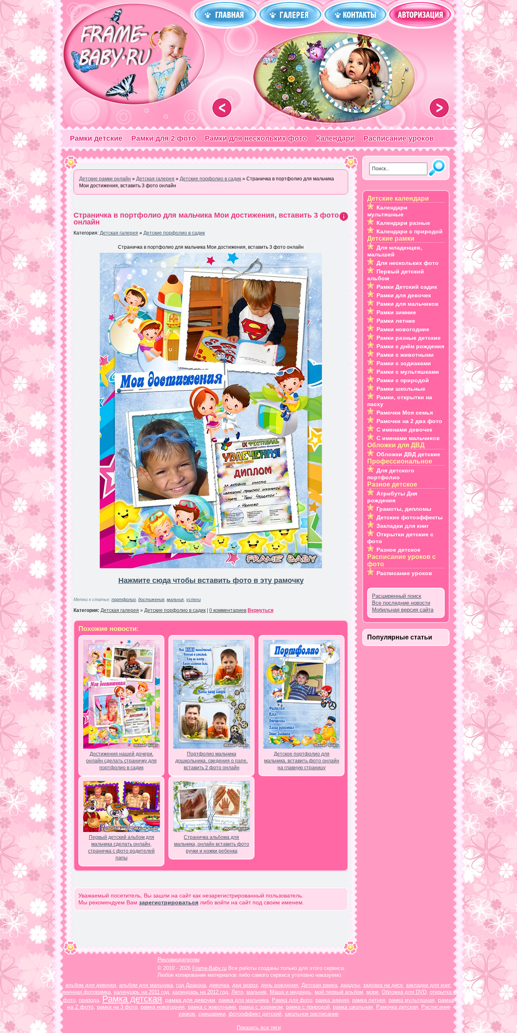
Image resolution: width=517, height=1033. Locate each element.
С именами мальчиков (408, 438)
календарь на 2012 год (200, 992)
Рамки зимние (396, 312)
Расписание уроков (399, 138)
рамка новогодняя (163, 1007)
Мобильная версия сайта (402, 610)
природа (89, 1000)
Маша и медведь (290, 992)
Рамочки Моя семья (404, 412)
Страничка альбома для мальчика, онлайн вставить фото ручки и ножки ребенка (211, 844)
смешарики (211, 1014)
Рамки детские (96, 138)
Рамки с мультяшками (407, 371)
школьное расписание (311, 1014)
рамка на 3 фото (117, 1007)
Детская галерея (119, 233)
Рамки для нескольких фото (256, 138)
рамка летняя (368, 1000)
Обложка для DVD (404, 992)
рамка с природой (308, 1007)
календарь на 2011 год (141, 992)
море (372, 992)
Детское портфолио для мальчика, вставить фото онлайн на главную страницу (301, 761)
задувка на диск (383, 985)
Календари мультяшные (387, 211)
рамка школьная (353, 1007)
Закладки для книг (402, 526)
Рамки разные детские (408, 337)
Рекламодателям (179, 960)
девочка (219, 985)
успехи (193, 599)
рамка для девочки (190, 1000)
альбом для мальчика (146, 985)
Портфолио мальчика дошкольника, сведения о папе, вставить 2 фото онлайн (211, 761)
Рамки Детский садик (406, 287)
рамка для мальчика (244, 1000)
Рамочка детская (397, 1007)
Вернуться (260, 610)
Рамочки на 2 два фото (409, 421)
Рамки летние (395, 321)
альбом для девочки (90, 985)
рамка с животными (212, 1007)
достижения (151, 599)
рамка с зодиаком (261, 1007)
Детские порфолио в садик (174, 233)
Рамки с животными (405, 354)
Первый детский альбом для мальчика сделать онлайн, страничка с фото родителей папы (121, 847)
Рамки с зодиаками (403, 363)
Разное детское (398, 549)
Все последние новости (401, 603)
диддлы (350, 985)
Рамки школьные (400, 388)
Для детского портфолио (390, 474)
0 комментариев (227, 610)
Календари (335, 138)
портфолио (123, 599)
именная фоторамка (86, 992)
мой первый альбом (339, 992)
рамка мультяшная (412, 1000)
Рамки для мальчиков (407, 304)
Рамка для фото (292, 1000)
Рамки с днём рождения (410, 346)
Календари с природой (409, 231)
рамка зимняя (332, 1000)
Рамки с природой (402, 380)
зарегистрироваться (168, 902)
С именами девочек (404, 429)
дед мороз (245, 985)
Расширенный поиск (396, 596)
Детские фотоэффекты (409, 517)
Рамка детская (132, 999)
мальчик (175, 599)
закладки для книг (428, 985)
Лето (237, 992)
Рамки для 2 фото (163, 138)
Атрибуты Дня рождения (392, 497)
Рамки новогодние (402, 329)
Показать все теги (259, 1028)
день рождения (279, 985)
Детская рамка (319, 985)
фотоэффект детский (255, 1014)
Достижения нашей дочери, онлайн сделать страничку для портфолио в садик (121, 761)
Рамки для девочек (403, 295)
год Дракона (191, 985)
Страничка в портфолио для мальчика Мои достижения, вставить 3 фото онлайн (206, 218)
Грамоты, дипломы (403, 509)
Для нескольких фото (407, 263)
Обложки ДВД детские (408, 454)
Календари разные (403, 223)
